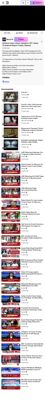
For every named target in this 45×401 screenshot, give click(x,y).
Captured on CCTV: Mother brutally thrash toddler (31, 117)
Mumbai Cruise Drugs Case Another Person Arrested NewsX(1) (31, 381)
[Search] (23, 2)
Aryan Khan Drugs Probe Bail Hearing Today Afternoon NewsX (31, 321)
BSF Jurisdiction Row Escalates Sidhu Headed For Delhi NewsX (31, 237)
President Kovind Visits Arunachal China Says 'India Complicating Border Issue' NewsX (31, 309)
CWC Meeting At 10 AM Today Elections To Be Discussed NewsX (32, 177)
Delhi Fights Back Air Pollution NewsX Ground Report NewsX (30, 213)
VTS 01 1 (24, 92)
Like (8, 33)
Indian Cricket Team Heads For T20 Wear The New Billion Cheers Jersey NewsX (32, 297)
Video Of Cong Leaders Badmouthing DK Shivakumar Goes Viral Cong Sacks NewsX (32, 273)
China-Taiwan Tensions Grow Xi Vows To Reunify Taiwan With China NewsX (31, 357)
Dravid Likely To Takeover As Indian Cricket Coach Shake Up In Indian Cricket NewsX (32, 165)
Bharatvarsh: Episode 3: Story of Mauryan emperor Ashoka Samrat (32, 129)
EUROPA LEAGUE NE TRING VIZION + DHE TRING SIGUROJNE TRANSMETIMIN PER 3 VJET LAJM (32, 141)
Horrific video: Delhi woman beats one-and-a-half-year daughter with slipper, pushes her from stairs (32, 105)
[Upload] (28, 2)
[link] (7, 39)
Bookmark (34, 33)
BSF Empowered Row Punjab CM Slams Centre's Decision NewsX (32, 261)
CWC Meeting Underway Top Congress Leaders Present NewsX (32, 153)
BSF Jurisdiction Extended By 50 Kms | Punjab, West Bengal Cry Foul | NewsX (32, 345)
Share (21, 33)
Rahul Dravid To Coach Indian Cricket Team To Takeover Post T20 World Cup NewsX (32, 201)
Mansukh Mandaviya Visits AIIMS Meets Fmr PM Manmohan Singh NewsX (31, 285)
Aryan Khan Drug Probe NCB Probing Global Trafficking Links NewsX (31, 249)
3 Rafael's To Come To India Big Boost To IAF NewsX (31, 333)
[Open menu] (3, 2)
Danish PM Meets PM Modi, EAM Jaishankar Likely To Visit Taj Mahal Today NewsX (31, 369)
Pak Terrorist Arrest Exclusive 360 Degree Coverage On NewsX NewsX (32, 225)
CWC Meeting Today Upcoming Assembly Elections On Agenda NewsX (31, 189)
